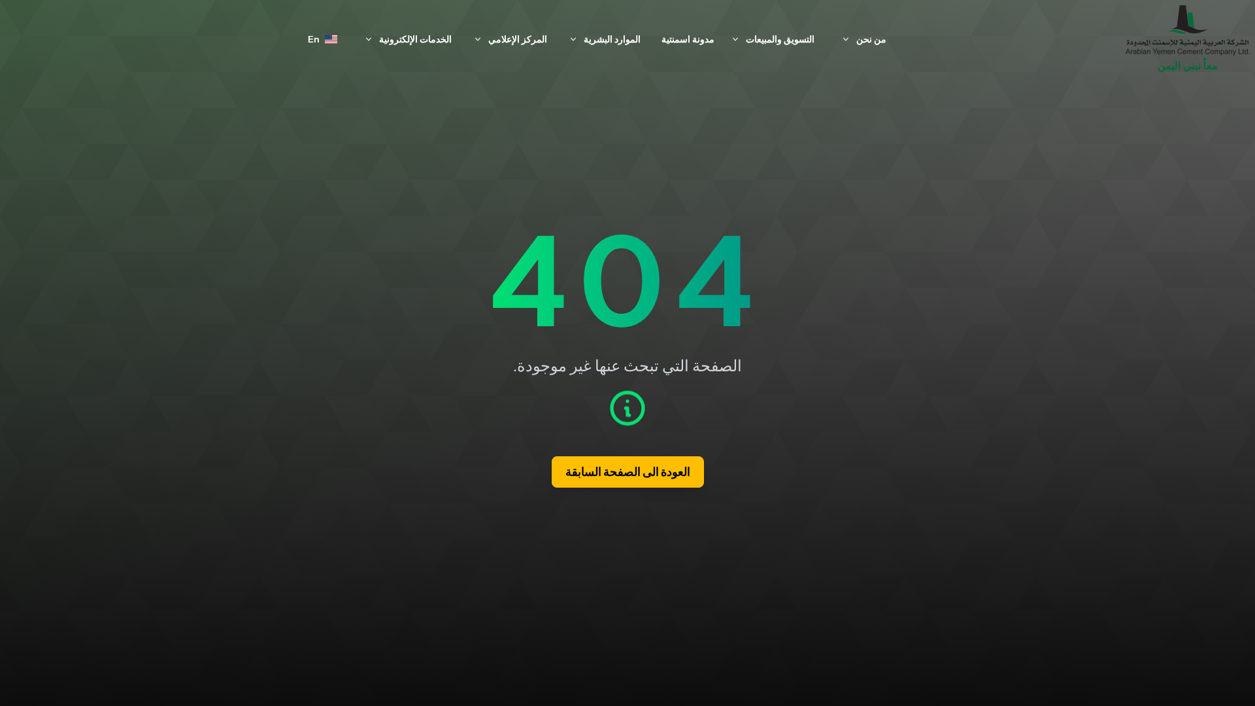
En (314, 39)
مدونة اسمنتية (687, 39)
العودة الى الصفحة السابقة (627, 472)
